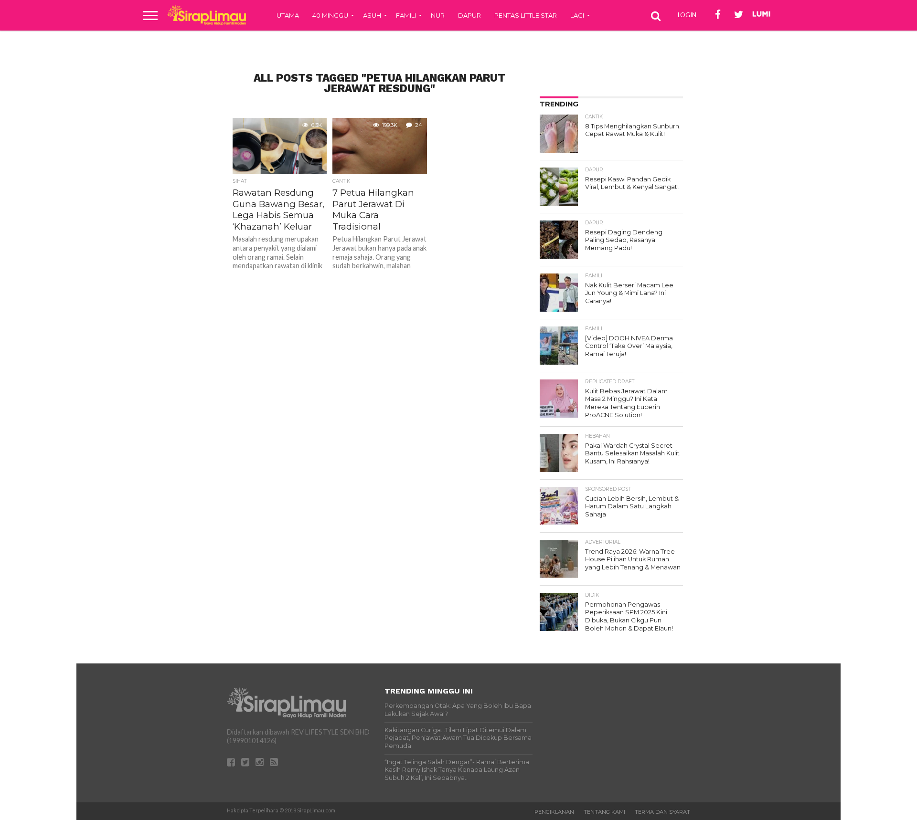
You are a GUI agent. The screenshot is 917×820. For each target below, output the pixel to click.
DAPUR (469, 15)
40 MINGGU (330, 15)
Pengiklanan (554, 812)
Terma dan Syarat (662, 812)
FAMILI (406, 15)
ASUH (372, 15)
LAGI (577, 15)
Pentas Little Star (525, 15)
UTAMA (288, 15)
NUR (438, 15)
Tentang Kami (604, 812)
